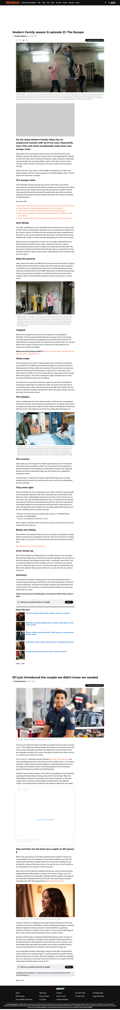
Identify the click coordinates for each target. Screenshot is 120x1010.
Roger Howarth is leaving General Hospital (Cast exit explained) (40, 208)
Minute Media (14, 1004)
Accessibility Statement (24, 999)
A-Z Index (42, 999)
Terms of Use (61, 996)
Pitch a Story (20, 996)
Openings (42, 993)
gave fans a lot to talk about (59, 759)
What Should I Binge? (29, 2)
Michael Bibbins (21, 36)
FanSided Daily (98, 993)
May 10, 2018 (43, 519)
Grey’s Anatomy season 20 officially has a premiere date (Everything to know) (45, 218)
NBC (52, 2)
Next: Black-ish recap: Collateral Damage (30, 546)
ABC (39, 2)
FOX (48, 2)
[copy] (27, 40)
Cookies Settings (62, 999)
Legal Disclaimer (98, 996)
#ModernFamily (63, 514)
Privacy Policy (44, 996)
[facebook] (105, 2)
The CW (58, 2)
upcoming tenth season (55, 881)
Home (18, 663)
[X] (109, 2)
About (65, 2)
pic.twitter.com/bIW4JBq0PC (26, 516)
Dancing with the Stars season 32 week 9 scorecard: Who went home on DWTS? (46, 206)
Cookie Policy (80, 996)
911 (22, 980)
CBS (43, 2)
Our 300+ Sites (80, 993)
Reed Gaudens (20, 681)
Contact (59, 993)
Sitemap (71, 2)
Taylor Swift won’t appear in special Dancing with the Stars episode (41, 211)
